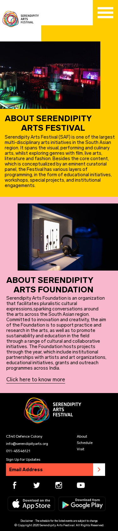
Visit (80, 449)
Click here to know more (35, 379)
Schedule (85, 442)
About (82, 436)
